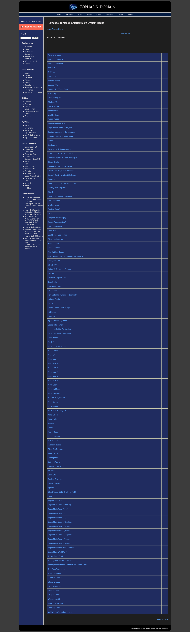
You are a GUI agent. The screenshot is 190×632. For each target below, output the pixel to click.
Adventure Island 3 (55, 59)
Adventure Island (54, 55)
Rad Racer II (53, 441)
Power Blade (53, 432)
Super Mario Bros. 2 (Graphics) (60, 522)
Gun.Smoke (52, 282)
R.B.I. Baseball (54, 436)
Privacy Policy (165, 628)
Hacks (98, 14)
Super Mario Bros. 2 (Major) (58, 526)
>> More (28, 188)
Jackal (50, 303)
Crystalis (51, 179)
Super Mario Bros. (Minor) (58, 513)
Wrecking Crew (54, 608)
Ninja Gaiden (53, 415)
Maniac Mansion (54, 351)
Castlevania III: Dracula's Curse (60, 153)
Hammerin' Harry (54, 286)
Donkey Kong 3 (54, 209)
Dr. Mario (51, 213)
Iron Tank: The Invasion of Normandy (62, 295)
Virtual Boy (29, 183)
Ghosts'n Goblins (54, 265)
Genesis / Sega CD (32, 159)
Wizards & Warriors (55, 603)
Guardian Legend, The (57, 278)
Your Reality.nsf (31, 216)
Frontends (29, 90)
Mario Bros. (52, 355)
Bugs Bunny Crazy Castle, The (60, 128)
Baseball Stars (53, 85)
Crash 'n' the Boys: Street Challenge (62, 175)
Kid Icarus (52, 312)
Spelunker (52, 488)
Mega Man (52, 359)
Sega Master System (33, 176)
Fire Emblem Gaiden (56, 252)
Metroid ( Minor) (54, 389)
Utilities (89, 14)
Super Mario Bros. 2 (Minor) (58, 530)
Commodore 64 (31, 147)
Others (27, 64)
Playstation (29, 171)
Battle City (52, 93)
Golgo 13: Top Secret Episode (59, 269)
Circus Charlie (53, 162)
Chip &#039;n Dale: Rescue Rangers (62, 158)
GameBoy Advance (32, 154)
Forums (130, 14)
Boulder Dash (53, 115)
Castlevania (52, 145)
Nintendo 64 (29, 166)
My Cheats (29, 128)
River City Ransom (55, 449)
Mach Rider (52, 342)
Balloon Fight (53, 76)
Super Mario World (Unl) (57, 552)
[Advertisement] (149, 36)
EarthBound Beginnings (57, 235)
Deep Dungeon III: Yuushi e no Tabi (62, 183)
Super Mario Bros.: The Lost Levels (61, 548)
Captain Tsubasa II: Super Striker (61, 136)
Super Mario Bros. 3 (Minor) (58, 543)
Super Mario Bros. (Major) (58, 509)
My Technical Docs (32, 135)
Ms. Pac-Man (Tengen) (57, 411)
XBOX (27, 186)
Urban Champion (54, 586)
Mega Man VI (53, 381)
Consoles (28, 54)
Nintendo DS (30, 169)
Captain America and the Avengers (61, 132)
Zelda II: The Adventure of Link (60, 612)
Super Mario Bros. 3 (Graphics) (60, 535)
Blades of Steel (54, 102)
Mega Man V (53, 376)
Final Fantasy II (54, 248)
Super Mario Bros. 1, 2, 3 (57, 518)
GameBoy (29, 152)
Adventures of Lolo (55, 63)
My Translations (31, 138)
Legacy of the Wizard (56, 325)
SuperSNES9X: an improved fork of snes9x (32, 247)
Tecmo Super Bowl (55, 556)
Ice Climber (52, 291)
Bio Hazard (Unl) (54, 98)
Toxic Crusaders (54, 573)
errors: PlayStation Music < (33, 240)
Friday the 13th (54, 261)
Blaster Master (53, 106)
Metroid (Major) (54, 393)
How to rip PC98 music (34, 227)
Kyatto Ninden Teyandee (57, 321)
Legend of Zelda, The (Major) (59, 329)
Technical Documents (33, 92)
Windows (28, 47)
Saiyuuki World (54, 462)
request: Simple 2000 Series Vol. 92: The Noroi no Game (33, 232)
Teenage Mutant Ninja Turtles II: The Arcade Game (67, 565)
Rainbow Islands (54, 445)
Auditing (28, 104)
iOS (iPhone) (30, 56)
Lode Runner (53, 338)
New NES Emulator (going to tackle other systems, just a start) (33, 212)
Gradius (51, 273)
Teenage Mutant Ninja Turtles (59, 560)
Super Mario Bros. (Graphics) (59, 505)
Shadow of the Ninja (56, 466)
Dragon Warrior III (55, 226)
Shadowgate (53, 471)
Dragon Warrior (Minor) (57, 222)
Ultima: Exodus (54, 582)
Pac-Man (51, 423)
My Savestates (30, 133)
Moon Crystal (53, 402)
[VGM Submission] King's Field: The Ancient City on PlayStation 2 (32, 222)
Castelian (52, 141)
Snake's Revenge (55, 479)
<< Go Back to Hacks (55, 29)
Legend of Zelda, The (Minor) (59, 333)
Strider (50, 496)
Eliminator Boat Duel (56, 239)
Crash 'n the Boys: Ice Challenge (61, 171)
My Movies (29, 130)
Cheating (28, 106)
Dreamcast (29, 149)
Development (30, 109)
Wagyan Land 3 (54, 599)
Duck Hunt (52, 231)
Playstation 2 (30, 173)
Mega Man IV (53, 372)
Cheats (120, 14)
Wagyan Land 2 (54, 595)
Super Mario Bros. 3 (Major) (58, 539)
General (28, 102)
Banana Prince (54, 81)
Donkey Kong (53, 205)
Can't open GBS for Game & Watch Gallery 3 (34, 206)
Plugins (28, 116)
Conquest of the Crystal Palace (60, 166)
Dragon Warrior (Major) (57, 218)
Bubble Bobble (54, 119)
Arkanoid (51, 68)
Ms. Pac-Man (53, 406)
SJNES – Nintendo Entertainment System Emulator (33, 199)
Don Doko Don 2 (54, 201)
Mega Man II (53, 363)
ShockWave (52, 475)
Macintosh (29, 52)
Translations (29, 85)
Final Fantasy (53, 243)
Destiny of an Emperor (56, 188)
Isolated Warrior (54, 299)
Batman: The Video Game (58, 89)
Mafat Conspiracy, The (57, 346)
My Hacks (29, 125)
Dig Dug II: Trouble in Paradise (60, 196)
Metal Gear (52, 385)
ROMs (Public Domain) (34, 87)
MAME (27, 161)
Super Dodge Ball (55, 500)
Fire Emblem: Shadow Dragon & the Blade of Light (67, 256)
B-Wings (51, 72)
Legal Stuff (158, 628)
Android (28, 59)
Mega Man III (53, 368)
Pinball (51, 428)
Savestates (109, 14)
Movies (27, 83)
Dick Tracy (52, 192)
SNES (27, 181)
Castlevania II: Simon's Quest (59, 149)
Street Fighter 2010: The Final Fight (62, 492)
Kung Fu (51, 316)
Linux (27, 49)
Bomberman (53, 111)
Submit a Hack (126, 33)
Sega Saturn (30, 178)
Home (59, 14)
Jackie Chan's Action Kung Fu (59, 308)
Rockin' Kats (53, 453)
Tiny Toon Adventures (56, 569)
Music (80, 14)
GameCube (29, 157)
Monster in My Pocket (56, 398)
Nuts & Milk (52, 419)
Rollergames (53, 458)
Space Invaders (54, 483)
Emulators (69, 14)
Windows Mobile (31, 61)
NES (27, 164)
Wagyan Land (53, 590)
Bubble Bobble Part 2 (56, 123)
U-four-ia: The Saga (55, 578)
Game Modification (32, 111)
